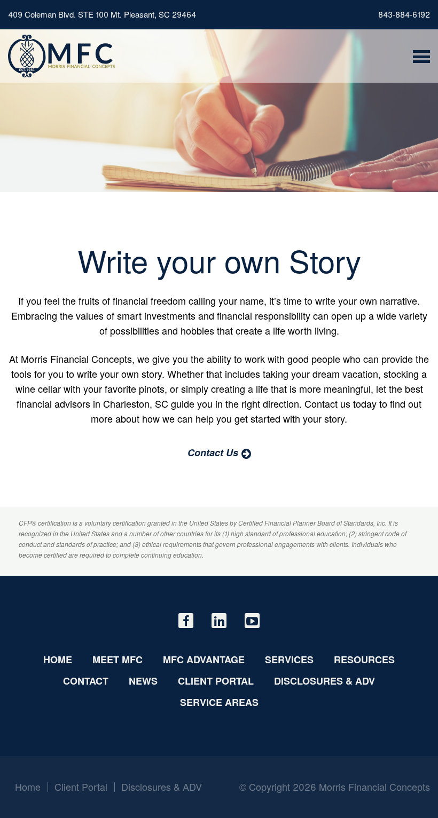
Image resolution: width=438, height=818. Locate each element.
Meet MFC (117, 659)
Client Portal (216, 681)
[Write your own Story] (61, 56)
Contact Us (212, 452)
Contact (85, 681)
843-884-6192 (404, 14)
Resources (364, 659)
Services (289, 659)
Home (57, 659)
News (143, 681)
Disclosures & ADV (324, 681)
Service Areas (219, 702)
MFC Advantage (204, 659)
